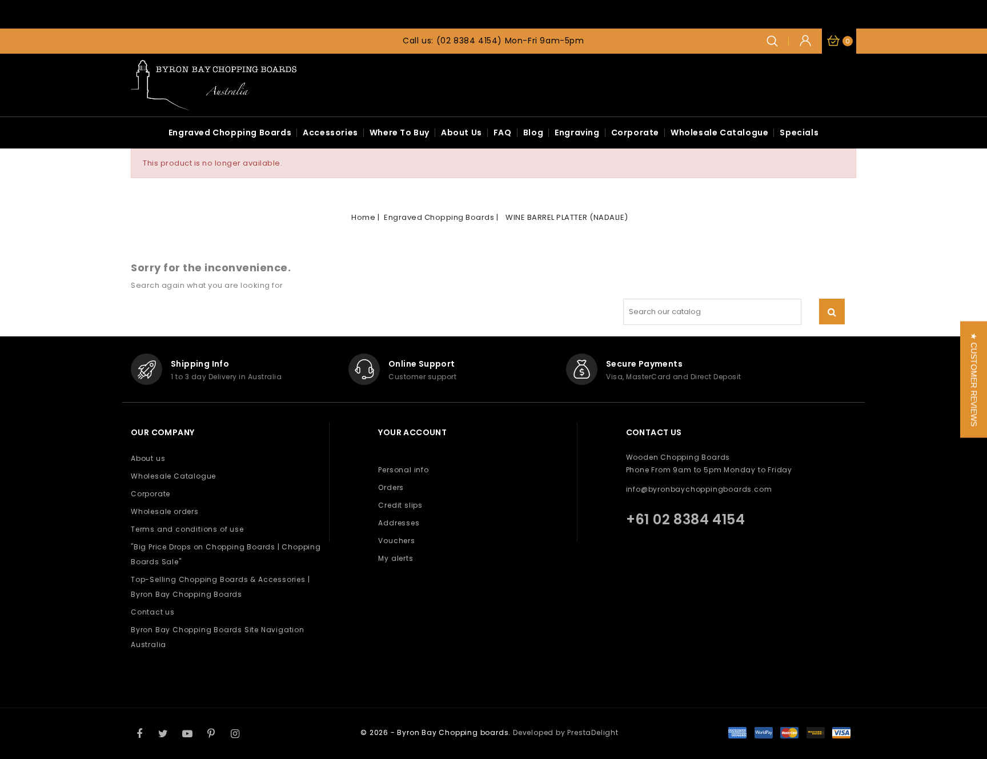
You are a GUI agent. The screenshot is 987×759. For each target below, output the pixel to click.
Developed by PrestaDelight (566, 732)
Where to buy (400, 132)
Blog (533, 132)
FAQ (503, 132)
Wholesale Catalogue (719, 132)
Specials (799, 132)
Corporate (635, 132)
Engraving (577, 132)
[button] (973, 380)
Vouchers (396, 540)
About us (461, 132)
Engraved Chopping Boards (229, 132)
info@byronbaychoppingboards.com (699, 489)
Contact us (153, 612)
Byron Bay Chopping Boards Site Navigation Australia (217, 637)
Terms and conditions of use (187, 529)
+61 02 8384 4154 (685, 519)
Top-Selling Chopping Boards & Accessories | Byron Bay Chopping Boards (220, 587)
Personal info (403, 470)
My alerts (395, 558)
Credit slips (400, 505)
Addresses (398, 523)
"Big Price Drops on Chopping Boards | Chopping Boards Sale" (226, 554)
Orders (391, 487)
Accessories (330, 132)
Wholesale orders (165, 511)
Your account (412, 432)
